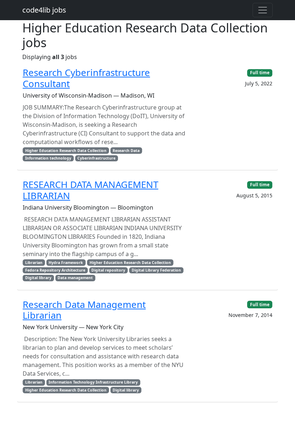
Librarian (33, 262)
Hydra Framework (66, 262)
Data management (75, 277)
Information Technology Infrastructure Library (93, 382)
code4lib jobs (44, 10)
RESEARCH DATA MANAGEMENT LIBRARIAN (90, 190)
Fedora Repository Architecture (55, 270)
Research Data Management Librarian (84, 310)
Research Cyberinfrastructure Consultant (86, 78)
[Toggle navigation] (263, 10)
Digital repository (108, 270)
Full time (259, 73)
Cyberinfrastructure (96, 158)
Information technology (48, 158)
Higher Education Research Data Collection (65, 150)
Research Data (126, 150)
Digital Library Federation (156, 270)
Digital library (38, 277)
